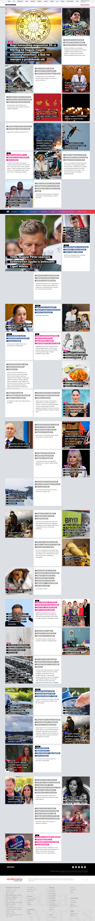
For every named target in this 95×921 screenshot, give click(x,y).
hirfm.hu (72, 915)
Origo (9, 1)
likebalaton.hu (52, 897)
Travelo (46, 1)
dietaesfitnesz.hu (53, 904)
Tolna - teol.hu (9, 916)
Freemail (39, 1)
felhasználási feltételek (65, 871)
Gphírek (52, 1)
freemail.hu (73, 900)
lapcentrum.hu (74, 906)
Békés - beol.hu (9, 893)
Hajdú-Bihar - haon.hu (11, 904)
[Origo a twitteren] (76, 867)
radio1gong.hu (74, 913)
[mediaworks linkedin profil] (86, 879)
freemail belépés (85, 5)
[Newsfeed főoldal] (10, 867)
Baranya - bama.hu (10, 891)
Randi (63, 1)
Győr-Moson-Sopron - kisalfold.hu (14, 902)
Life (14, 1)
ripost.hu (73, 887)
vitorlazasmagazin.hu (54, 905)
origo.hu (29, 904)
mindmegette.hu (53, 900)
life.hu (72, 891)
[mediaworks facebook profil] (82, 879)
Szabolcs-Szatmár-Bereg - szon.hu (14, 914)
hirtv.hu (29, 902)
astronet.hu (51, 890)
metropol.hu (73, 889)
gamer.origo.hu (52, 895)
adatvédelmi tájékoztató (55, 871)
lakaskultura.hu (52, 893)
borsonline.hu (52, 917)
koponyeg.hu (74, 902)
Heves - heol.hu (9, 905)
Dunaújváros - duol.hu (11, 898)
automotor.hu (52, 891)
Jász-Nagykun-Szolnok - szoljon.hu (14, 907)
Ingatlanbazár (70, 1)
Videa (27, 1)
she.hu (72, 893)
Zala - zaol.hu (30, 891)
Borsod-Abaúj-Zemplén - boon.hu (14, 895)
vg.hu (28, 911)
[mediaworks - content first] (14, 880)
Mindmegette (20, 1)
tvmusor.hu (51, 909)
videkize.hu (51, 907)
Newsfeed (33, 1)
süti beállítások (74, 871)
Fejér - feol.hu (9, 900)
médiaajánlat (85, 871)
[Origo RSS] (85, 867)
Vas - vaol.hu (30, 887)
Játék (77, 1)
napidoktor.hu (52, 898)
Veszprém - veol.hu (32, 889)
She (57, 1)
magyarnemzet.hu (31, 898)
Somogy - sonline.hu (11, 913)
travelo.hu (51, 902)
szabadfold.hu (30, 900)
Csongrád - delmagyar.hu (12, 897)
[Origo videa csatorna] (82, 867)
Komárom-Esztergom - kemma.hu (14, 909)
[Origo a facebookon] (73, 867)
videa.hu (73, 904)
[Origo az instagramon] (79, 867)
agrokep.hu (30, 913)
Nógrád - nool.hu (10, 911)
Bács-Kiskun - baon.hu (11, 890)
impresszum (80, 871)
